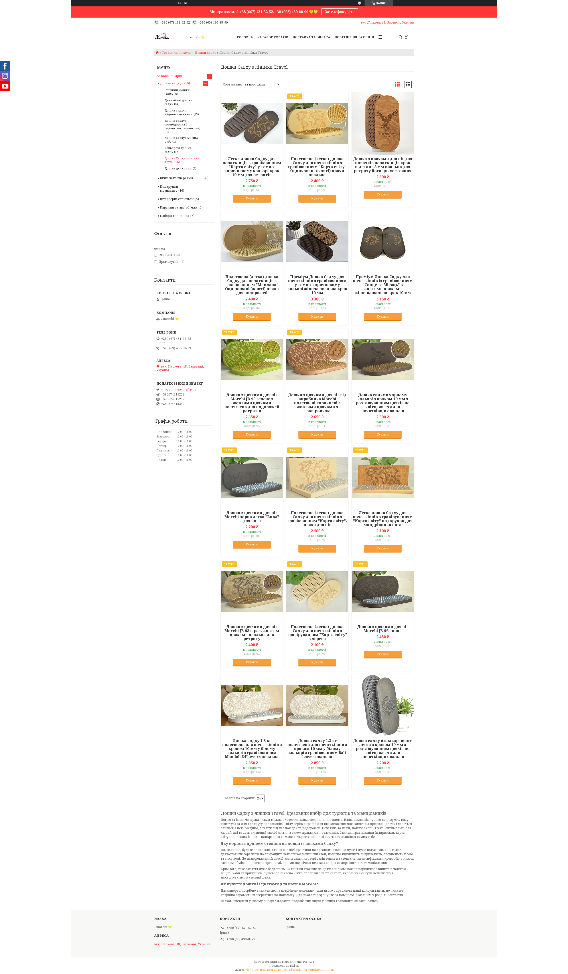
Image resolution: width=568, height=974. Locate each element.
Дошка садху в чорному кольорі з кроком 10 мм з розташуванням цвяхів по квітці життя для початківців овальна (383, 403)
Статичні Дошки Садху (177, 92)
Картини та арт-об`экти (178, 207)
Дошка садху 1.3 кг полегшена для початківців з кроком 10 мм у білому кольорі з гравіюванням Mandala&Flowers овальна (252, 749)
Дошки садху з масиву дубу (181, 139)
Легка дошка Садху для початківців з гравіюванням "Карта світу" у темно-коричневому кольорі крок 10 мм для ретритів (252, 167)
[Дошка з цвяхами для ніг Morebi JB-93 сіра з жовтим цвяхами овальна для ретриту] (252, 591)
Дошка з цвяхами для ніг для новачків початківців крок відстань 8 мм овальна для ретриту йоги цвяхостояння (382, 165)
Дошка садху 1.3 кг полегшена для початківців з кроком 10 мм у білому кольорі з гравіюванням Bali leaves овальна (317, 749)
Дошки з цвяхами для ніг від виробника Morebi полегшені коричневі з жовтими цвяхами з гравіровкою (317, 403)
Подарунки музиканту (169, 188)
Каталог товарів (272, 37)
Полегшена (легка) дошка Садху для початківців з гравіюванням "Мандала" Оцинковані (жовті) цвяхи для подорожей (252, 285)
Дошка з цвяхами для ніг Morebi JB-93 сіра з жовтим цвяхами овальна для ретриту (252, 633)
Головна (245, 37)
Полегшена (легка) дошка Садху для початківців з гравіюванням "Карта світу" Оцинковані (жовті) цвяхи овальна (317, 167)
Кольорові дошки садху (177, 150)
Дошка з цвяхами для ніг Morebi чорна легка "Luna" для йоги (252, 517)
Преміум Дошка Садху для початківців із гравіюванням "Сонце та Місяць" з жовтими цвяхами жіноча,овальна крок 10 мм (383, 285)
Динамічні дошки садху (178, 102)
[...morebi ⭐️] (169, 37)
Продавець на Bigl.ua (284, 966)
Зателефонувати (340, 11)
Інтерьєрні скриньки (177, 199)
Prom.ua (308, 962)
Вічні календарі (173, 178)
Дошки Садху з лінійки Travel (181, 160)
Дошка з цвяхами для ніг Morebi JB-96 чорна (382, 629)
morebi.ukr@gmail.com (178, 390)
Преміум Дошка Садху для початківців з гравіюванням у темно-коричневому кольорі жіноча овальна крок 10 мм (317, 285)
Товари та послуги (176, 52)
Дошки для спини (178, 168)
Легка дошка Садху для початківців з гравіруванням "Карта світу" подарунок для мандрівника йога (383, 519)
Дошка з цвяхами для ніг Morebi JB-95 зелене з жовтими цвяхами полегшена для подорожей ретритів (251, 403)
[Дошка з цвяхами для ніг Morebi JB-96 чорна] (383, 591)
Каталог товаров (170, 76)
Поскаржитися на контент (271, 970)
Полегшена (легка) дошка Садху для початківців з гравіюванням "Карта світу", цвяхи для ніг (317, 519)
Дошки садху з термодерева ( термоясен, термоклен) (182, 124)
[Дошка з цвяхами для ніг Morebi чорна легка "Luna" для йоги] (252, 477)
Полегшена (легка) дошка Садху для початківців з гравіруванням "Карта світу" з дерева (317, 633)
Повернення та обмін (354, 37)
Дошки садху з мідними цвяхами (178, 112)
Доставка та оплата (311, 37)
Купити (252, 198)
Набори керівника (174, 216)
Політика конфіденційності (313, 970)
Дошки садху (205, 52)
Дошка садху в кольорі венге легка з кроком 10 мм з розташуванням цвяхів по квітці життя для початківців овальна (382, 749)
